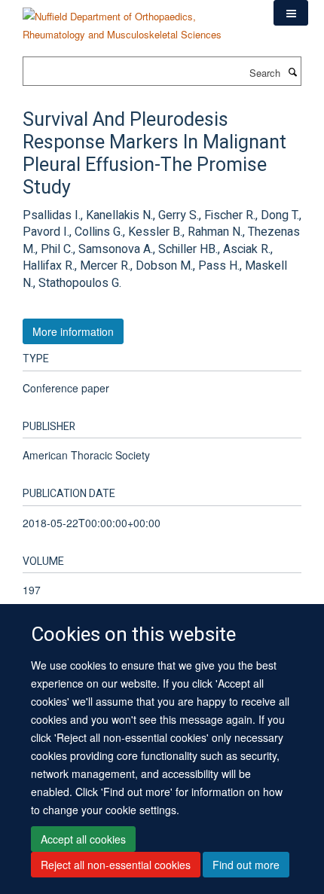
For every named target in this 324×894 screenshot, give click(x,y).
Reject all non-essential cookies (116, 864)
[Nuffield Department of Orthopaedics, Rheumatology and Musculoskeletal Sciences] (137, 20)
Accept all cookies (83, 839)
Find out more (246, 864)
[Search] (292, 71)
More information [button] (73, 331)
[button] (291, 13)
